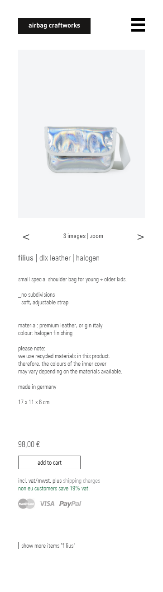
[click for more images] (81, 133)
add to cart (50, 462)
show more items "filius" (48, 545)
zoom (96, 235)
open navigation (138, 25)
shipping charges (59, 484)
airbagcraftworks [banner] (54, 26)
